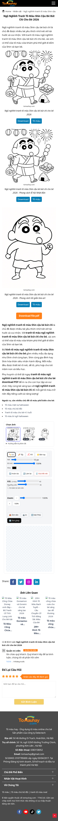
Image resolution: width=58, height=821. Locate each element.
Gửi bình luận (29, 701)
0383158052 (37, 749)
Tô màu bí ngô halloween (16, 416)
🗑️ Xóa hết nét (42, 473)
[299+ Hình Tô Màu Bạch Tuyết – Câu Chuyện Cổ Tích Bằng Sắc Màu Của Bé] (36, 610)
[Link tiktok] (32, 811)
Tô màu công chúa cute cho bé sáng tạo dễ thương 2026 (50, 624)
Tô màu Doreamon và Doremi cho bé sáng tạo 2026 (22, 621)
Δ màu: (26, 481)
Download (23, 120)
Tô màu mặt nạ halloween (17, 404)
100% (16, 503)
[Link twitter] (38, 811)
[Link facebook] (19, 811)
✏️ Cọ (11, 454)
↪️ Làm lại (27, 473)
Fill (31, 454)
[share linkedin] (37, 582)
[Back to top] (55, 815)
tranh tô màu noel (38, 792)
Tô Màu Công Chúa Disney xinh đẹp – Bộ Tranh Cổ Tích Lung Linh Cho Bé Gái (7, 627)
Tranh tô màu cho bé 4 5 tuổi (18, 412)
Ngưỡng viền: (24, 485)
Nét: (8, 460)
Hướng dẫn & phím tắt (17, 444)
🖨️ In (25, 515)
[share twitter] (21, 582)
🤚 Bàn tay (41, 454)
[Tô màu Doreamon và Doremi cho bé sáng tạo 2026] (22, 606)
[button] (13, 434)
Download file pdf (29, 315)
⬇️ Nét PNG (36, 515)
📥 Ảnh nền (13, 515)
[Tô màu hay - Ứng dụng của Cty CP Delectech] (9, 3)
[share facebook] (13, 582)
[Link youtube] (25, 811)
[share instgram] (29, 582)
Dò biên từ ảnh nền (16, 488)
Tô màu (36, 120)
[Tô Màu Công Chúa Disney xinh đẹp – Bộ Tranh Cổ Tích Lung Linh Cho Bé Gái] (7, 609)
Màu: (9, 468)
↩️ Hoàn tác (14, 473)
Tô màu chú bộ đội (13, 408)
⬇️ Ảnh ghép (14, 520)
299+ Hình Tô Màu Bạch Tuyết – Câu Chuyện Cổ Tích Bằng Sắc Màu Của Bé (36, 630)
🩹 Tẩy (20, 454)
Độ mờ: (10, 463)
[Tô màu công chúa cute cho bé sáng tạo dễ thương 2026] (51, 607)
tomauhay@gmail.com (32, 754)
